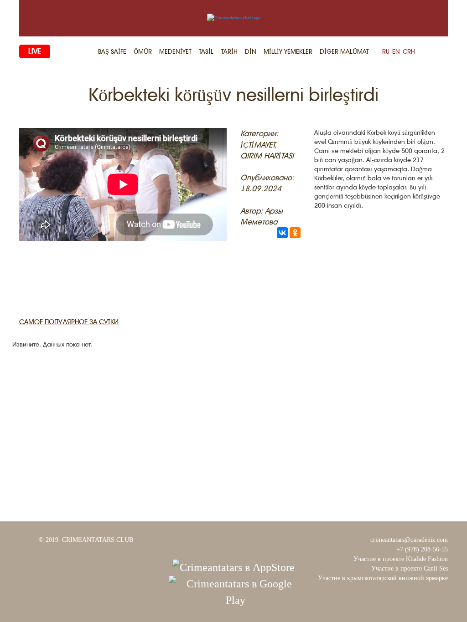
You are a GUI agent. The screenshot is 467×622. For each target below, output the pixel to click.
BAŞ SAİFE (112, 51)
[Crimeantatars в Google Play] (235, 591)
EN (396, 51)
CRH (409, 51)
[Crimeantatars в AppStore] (233, 566)
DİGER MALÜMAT (344, 51)
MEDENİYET (175, 51)
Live (34, 51)
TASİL (206, 51)
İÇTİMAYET (257, 144)
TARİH (229, 51)
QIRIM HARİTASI (267, 155)
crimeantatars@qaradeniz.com (409, 539)
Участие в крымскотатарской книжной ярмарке (383, 578)
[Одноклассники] (295, 232)
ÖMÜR (143, 51)
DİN (250, 51)
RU (385, 51)
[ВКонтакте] (282, 232)
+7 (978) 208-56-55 (422, 549)
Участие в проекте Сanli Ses (409, 568)
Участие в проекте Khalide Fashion (400, 559)
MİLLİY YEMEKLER (288, 51)
